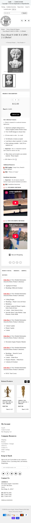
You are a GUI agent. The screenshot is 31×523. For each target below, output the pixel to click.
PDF (6, 172)
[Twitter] (3, 473)
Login (9, 1)
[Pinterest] (11, 473)
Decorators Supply (10, 509)
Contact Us (27, 7)
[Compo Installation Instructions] (3, 184)
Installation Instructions (11, 7)
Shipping (3, 439)
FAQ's (3, 451)
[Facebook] (7, 473)
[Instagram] (15, 473)
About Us (4, 445)
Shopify (17, 509)
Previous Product (11, 42)
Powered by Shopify (17, 511)
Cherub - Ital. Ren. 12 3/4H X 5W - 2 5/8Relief (23, 402)
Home (3, 29)
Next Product (20, 42)
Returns (3, 441)
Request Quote (21, 7)
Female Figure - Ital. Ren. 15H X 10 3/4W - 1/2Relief (7, 402)
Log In (3, 428)
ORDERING (16, 270)
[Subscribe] (27, 467)
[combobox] (12, 13)
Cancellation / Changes (7, 443)
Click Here (6, 293)
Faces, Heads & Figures (13, 29)
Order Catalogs (5, 449)
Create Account (18, 1)
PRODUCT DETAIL (7, 270)
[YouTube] (20, 473)
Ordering (3, 7)
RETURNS (4, 275)
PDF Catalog (8, 167)
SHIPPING (23, 270)
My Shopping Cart (6, 431)
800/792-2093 (8, 9)
